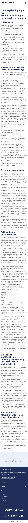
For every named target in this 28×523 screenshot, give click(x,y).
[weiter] (25, 458)
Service (3, 486)
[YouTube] (14, 516)
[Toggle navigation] (25, 3)
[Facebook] (8, 516)
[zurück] (3, 458)
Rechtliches (4, 482)
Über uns (3, 491)
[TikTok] (11, 516)
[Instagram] (5, 516)
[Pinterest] (16, 516)
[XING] (19, 516)
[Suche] (22, 3)
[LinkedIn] (22, 516)
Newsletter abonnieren (7, 477)
